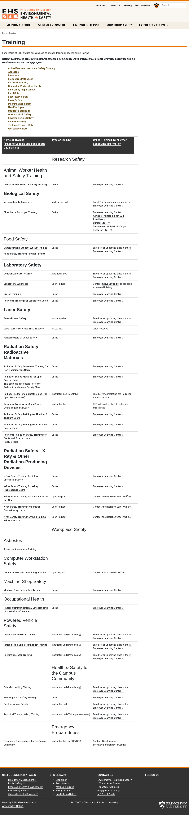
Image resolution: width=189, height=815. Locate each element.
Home (4, 33)
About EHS (101, 5)
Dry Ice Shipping (12, 294)
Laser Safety (15, 100)
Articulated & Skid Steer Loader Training (25, 644)
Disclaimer (61, 779)
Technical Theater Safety (22, 125)
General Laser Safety (15, 318)
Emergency (21, 779)
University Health (21, 794)
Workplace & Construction (52, 25)
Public (15, 783)
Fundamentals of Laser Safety (20, 337)
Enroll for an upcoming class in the (112, 202)
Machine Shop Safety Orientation (22, 590)
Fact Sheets (62, 783)
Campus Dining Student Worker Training (25, 247)
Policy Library (63, 790)
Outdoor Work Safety (19, 114)
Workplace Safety (17, 128)
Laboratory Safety (18, 96)
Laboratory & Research (19, 25)
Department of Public (108, 226)
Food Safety (15, 93)
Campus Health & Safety (119, 25)
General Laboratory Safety (18, 273)
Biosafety (13, 75)
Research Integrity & (24, 787)
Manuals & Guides (65, 787)
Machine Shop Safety (19, 103)
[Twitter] (150, 780)
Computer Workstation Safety (24, 86)
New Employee (16, 107)
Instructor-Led (60, 202)
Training (128, 5)
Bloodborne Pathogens (20, 79)
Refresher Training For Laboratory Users (26, 300)
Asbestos (13, 72)
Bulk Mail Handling (18, 82)
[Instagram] (146, 780)
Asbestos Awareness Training (20, 549)
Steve (109, 283)
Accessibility (11, 806)
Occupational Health (19, 111)
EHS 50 (142, 5)
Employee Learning (107, 184)
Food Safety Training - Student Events (24, 253)
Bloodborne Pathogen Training (20, 212)
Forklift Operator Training (18, 655)
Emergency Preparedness (21, 89)
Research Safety (68, 159)
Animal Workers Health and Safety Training (31, 68)
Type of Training (61, 139)
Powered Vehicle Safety (21, 118)
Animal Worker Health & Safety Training (25, 184)
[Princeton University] (156, 5)
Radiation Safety (17, 121)
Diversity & (18, 802)
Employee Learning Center (107, 212)
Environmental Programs (86, 25)
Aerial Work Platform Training (20, 634)
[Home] (26, 15)
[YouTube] (153, 780)
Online (55, 184)
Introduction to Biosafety (18, 202)
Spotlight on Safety (66, 794)
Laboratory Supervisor (16, 283)
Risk (17, 790)
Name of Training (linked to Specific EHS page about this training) (24, 143)
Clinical (100, 223)
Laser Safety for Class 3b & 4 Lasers (24, 328)
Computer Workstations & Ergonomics (25, 572)
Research (101, 230)
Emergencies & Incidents (152, 25)
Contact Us (115, 5)
